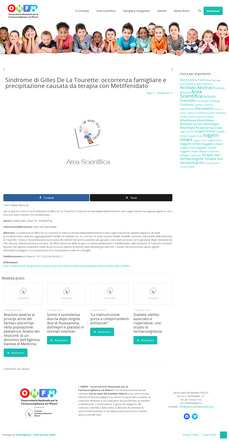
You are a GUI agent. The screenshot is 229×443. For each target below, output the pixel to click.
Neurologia (211, 124)
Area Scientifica (191, 93)
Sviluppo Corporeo (208, 151)
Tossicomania (212, 162)
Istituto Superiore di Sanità (201, 116)
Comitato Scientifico (203, 104)
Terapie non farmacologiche (200, 157)
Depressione (187, 108)
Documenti (204, 108)
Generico (191, 113)
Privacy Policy (191, 434)
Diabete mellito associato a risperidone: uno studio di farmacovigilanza (147, 323)
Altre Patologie (213, 80)
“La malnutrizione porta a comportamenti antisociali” (109, 318)
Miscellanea (188, 120)
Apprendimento (188, 83)
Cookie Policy (209, 434)
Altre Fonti (198, 80)
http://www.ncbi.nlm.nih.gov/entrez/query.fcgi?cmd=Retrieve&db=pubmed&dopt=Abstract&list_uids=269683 (66, 265)
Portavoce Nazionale (209, 128)
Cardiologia (202, 100)
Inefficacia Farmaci (206, 113)
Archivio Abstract (197, 87)
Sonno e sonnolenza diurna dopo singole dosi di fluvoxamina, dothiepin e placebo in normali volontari (65, 323)
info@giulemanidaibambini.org (196, 406)
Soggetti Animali (187, 131)
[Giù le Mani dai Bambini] (22, 11)
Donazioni (213, 11)
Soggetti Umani (194, 136)
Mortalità (186, 124)
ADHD (184, 80)
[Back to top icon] (223, 434)
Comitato (187, 104)
